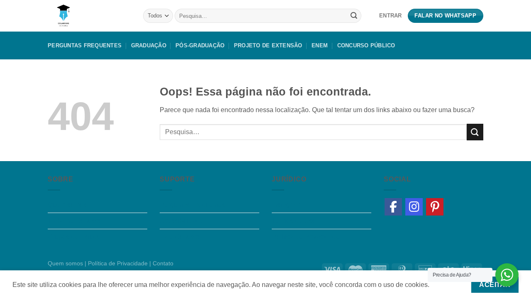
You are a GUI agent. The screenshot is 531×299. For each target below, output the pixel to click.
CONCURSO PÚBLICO (366, 45)
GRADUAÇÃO (148, 45)
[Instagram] (414, 207)
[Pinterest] (434, 207)
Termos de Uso (294, 220)
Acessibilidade (181, 220)
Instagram (286, 204)
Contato (163, 263)
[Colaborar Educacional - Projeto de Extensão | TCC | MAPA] (89, 16)
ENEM (320, 45)
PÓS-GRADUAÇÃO (199, 45)
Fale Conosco (180, 236)
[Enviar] (354, 16)
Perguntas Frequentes (85, 45)
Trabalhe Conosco (75, 220)
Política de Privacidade (306, 236)
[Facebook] (393, 207)
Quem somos (67, 204)
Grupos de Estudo (74, 236)
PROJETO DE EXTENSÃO (268, 45)
